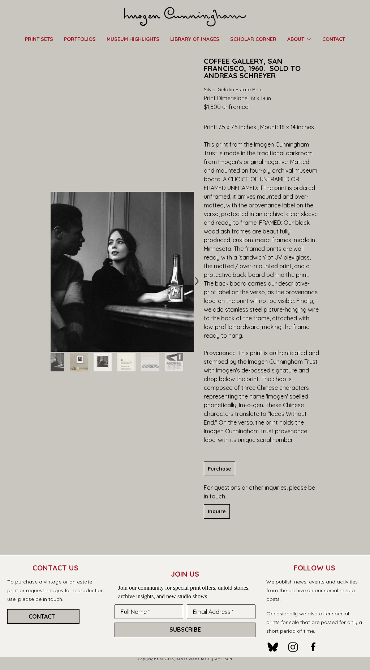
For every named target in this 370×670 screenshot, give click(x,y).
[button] (299, 38)
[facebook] (313, 647)
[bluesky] (273, 647)
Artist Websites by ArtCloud (204, 659)
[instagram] (293, 647)
